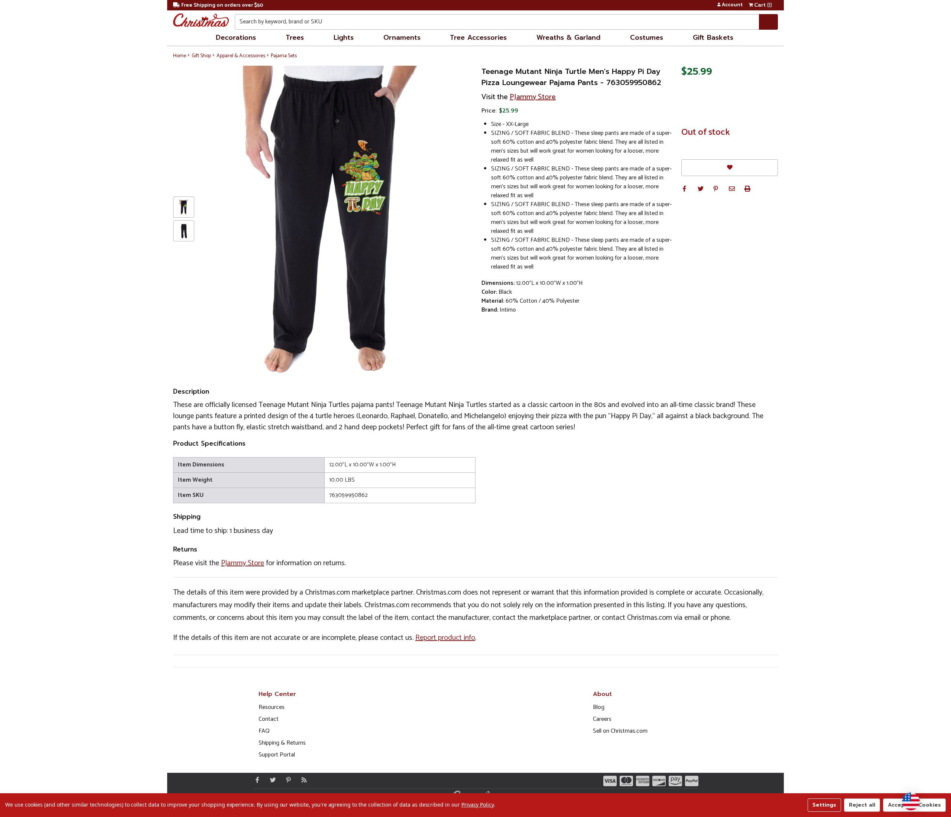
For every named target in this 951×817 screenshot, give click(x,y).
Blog (598, 707)
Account (732, 5)
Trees (295, 37)
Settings (824, 805)
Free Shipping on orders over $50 (222, 5)
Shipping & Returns (282, 743)
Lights (344, 37)
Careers (602, 719)
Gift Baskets (713, 37)
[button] (684, 189)
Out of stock (705, 132)
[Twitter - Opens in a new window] (271, 780)
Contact (269, 719)
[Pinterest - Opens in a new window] (287, 780)
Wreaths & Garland (568, 37)
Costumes (646, 37)
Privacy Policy (477, 804)
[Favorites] (729, 167)
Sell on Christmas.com (620, 731)
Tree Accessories (478, 37)
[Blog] (302, 780)
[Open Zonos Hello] (911, 801)
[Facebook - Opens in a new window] (256, 780)
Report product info (445, 638)
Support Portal (277, 755)
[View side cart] (769, 5)
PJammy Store (533, 97)
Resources (272, 707)
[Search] (768, 22)
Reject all (862, 805)
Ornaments (402, 37)
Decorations (236, 37)
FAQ (264, 731)
